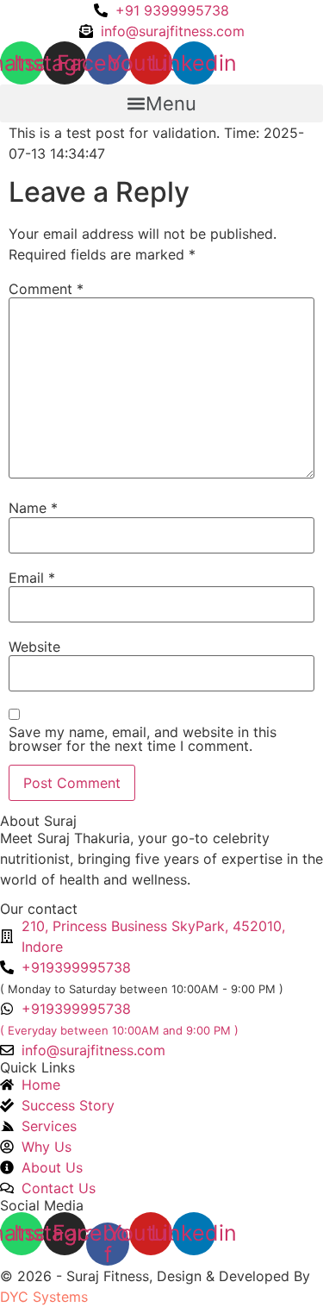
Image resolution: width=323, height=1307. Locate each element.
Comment (46, 289)
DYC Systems (44, 1296)
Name (33, 508)
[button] (161, 103)
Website (34, 647)
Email (32, 578)
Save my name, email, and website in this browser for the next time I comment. (142, 739)
